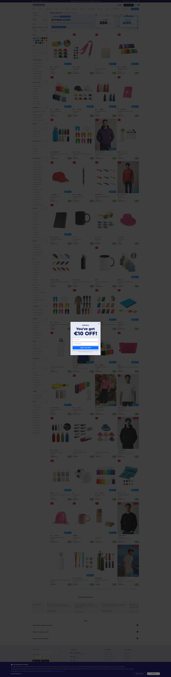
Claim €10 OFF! (85, 348)
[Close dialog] (99, 323)
